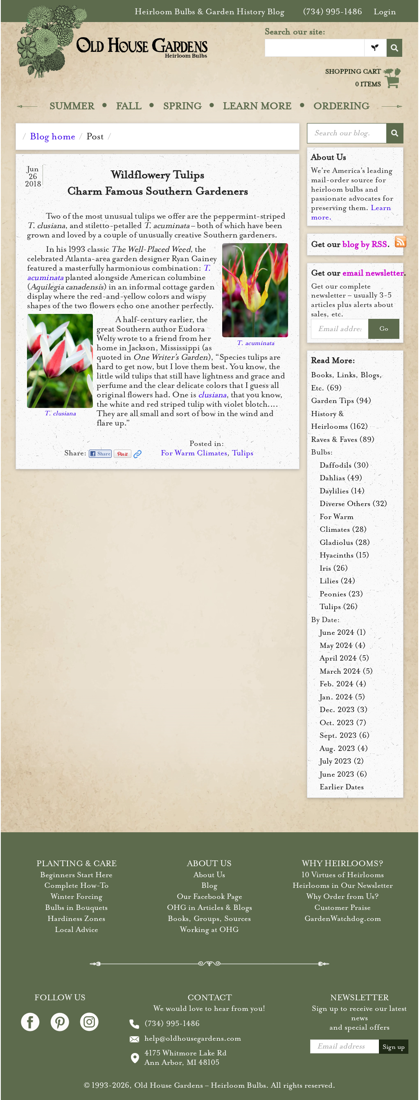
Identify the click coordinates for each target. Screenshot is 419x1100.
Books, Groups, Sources (209, 918)
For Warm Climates (194, 453)
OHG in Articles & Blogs (209, 907)
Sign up (394, 1047)
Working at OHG (209, 929)
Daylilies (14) (342, 491)
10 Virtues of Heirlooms (343, 875)
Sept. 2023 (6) (345, 735)
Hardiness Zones (76, 918)
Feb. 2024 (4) (343, 684)
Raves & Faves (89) (343, 439)
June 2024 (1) (343, 632)
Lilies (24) (338, 581)
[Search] (394, 48)
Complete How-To (76, 885)
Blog (209, 885)
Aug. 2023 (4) (344, 748)
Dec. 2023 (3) (344, 710)
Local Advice (76, 929)
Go (383, 329)
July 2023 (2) (342, 761)
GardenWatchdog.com (342, 918)
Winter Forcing (76, 896)
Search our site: (295, 31)
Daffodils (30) (344, 465)
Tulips (242, 453)
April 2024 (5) (344, 658)
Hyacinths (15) (344, 555)
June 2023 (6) (343, 774)
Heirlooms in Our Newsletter (343, 885)
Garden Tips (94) (341, 400)
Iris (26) (334, 568)
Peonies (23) (341, 594)
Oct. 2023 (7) (343, 723)
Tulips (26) (339, 607)
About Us (209, 875)
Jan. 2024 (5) (342, 697)
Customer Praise (342, 907)
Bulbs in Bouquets (76, 907)
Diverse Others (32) (353, 504)
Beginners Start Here (76, 875)
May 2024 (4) (343, 645)
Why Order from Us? (342, 896)
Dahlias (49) (341, 478)
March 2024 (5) (346, 671)
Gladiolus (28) (345, 542)
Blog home (52, 136)
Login (385, 12)
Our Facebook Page (209, 896)
